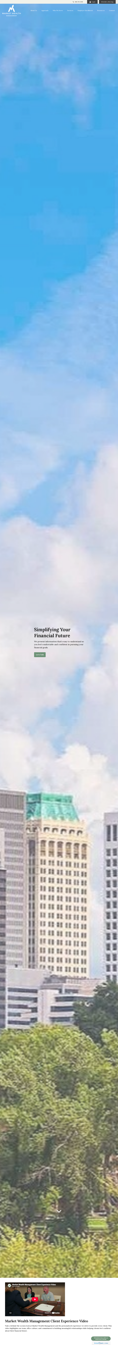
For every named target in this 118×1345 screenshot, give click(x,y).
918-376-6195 (79, 2)
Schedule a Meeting (107, 2)
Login (93, 2)
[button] (34, 10)
